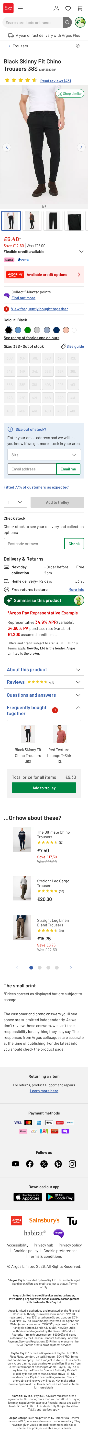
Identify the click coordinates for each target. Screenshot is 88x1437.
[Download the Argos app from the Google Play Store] (60, 1200)
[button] (70, 93)
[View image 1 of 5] (11, 221)
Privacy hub (43, 1245)
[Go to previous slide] (6, 147)
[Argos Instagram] (72, 1164)
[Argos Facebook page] (30, 1164)
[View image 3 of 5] (53, 220)
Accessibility (17, 1245)
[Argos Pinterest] (58, 1164)
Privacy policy (70, 1245)
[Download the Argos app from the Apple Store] (27, 1200)
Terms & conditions (45, 1256)
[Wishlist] (68, 8)
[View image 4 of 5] (74, 220)
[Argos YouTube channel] (16, 1164)
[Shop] (20, 8)
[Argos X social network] (44, 1164)
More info (76, 589)
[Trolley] (80, 8)
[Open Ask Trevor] (80, 22)
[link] (37, 81)
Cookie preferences (60, 1250)
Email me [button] (68, 469)
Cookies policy (25, 1250)
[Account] (56, 8)
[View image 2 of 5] (32, 220)
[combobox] (32, 22)
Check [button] (74, 543)
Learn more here (44, 1090)
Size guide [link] (75, 346)
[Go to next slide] (81, 147)
